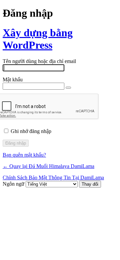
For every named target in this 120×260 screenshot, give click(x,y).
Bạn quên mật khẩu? (24, 155)
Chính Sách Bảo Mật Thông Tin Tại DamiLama (53, 177)
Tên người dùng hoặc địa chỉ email (39, 61)
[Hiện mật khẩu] (68, 88)
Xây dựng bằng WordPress (38, 39)
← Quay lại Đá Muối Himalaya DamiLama (48, 166)
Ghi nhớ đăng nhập (31, 131)
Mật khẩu (13, 79)
